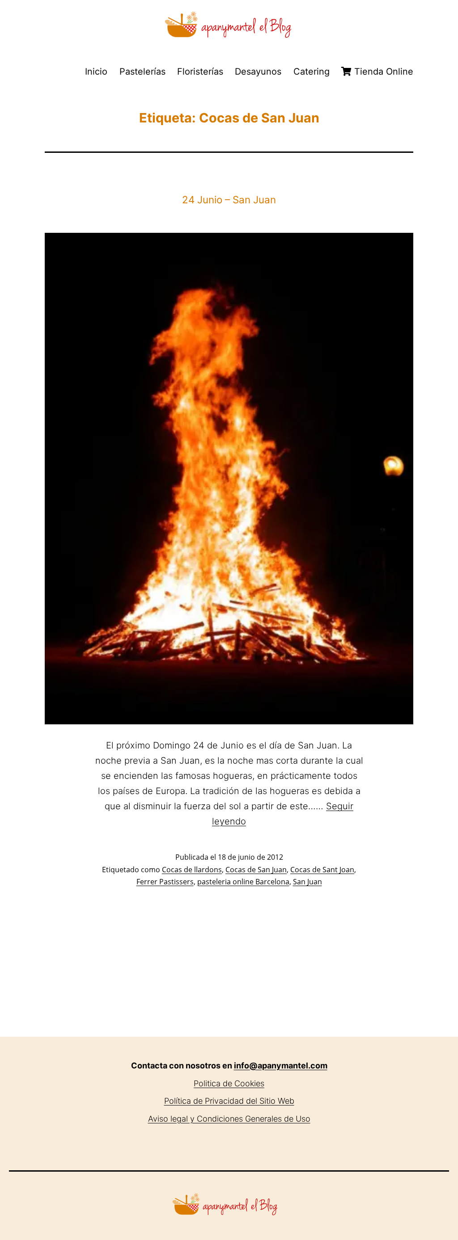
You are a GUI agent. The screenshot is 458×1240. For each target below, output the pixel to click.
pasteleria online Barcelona (243, 882)
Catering (311, 71)
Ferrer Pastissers (165, 882)
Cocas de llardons (192, 869)
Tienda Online (382, 71)
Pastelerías (142, 71)
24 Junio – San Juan (229, 199)
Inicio (96, 71)
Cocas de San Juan (256, 869)
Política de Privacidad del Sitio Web (229, 1100)
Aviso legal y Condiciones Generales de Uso (229, 1118)
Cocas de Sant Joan (322, 869)
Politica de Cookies (229, 1083)
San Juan (307, 882)
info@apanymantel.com (280, 1065)
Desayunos (258, 71)
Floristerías (200, 71)
